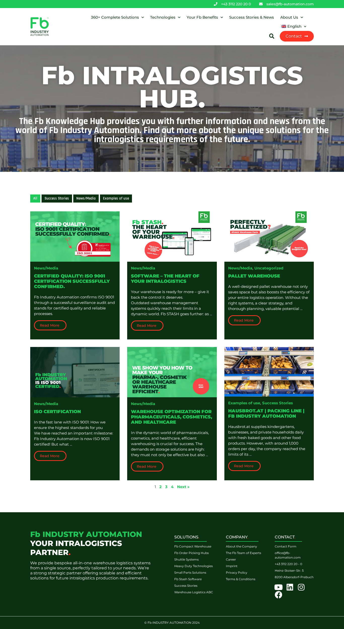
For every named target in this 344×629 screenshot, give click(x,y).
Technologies (163, 17)
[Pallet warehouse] (269, 236)
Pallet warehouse (254, 276)
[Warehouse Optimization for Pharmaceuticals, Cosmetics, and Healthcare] (172, 371)
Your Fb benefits (202, 17)
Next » (183, 486)
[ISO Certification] (75, 371)
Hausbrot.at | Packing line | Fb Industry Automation (266, 413)
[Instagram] (301, 587)
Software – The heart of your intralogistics (165, 278)
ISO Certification (57, 411)
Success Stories (277, 403)
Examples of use (244, 403)
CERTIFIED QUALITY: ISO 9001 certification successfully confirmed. (72, 281)
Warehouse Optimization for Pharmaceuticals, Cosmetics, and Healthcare (171, 417)
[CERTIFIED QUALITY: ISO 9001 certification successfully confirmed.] (75, 236)
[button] (271, 36)
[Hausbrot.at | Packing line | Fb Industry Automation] (269, 371)
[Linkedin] (290, 587)
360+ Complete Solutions (115, 17)
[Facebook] (278, 595)
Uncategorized (268, 268)
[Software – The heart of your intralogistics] (172, 236)
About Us (289, 17)
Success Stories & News (251, 17)
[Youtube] (278, 587)
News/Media (46, 268)
